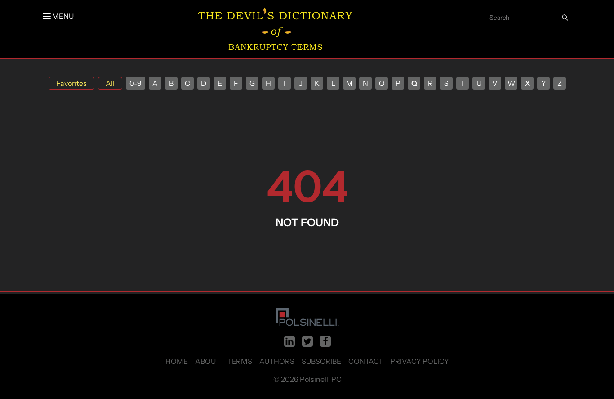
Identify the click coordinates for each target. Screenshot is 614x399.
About (207, 361)
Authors (276, 361)
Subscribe (321, 361)
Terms (239, 361)
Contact (365, 361)
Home (176, 361)
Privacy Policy (419, 361)
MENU (63, 16)
